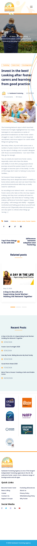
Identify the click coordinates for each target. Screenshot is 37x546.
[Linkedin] (20, 226)
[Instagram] (11, 508)
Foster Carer (15, 65)
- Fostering (5, 65)
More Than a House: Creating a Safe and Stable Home (17, 373)
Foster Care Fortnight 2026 (10, 347)
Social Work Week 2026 (9, 364)
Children (13, 221)
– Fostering (23, 36)
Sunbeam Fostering (16, 93)
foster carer (21, 221)
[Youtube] (19, 508)
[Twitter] (9, 226)
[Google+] (15, 226)
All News (12, 36)
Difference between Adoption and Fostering (29, 242)
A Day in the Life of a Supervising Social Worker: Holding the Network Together (17, 294)
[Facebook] (3, 226)
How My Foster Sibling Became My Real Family (17, 355)
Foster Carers (30, 221)
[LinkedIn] (15, 508)
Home (3, 36)
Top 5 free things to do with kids (9, 242)
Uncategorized (26, 65)
